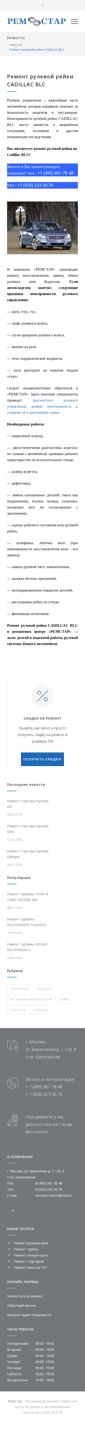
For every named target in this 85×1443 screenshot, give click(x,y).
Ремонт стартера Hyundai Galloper (27, 854)
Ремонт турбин (26, 1249)
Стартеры (18, 1010)
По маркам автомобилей (31, 999)
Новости (16, 37)
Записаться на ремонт (25, 1296)
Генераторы (20, 989)
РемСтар (15, 1401)
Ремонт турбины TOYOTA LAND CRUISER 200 (27, 897)
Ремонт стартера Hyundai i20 (27, 804)
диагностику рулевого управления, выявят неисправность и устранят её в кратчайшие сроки (42, 406)
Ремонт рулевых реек (31, 1243)
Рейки (65, 999)
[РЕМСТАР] (39, 21)
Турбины (40, 1010)
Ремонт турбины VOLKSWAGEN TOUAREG (26, 922)
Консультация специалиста (29, 1315)
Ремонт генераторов (31, 1255)
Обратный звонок (21, 1305)
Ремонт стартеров (29, 1261)
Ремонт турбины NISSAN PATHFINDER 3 (27, 947)
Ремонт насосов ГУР (30, 1267)
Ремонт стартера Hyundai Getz (27, 829)
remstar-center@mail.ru (53, 1195)
